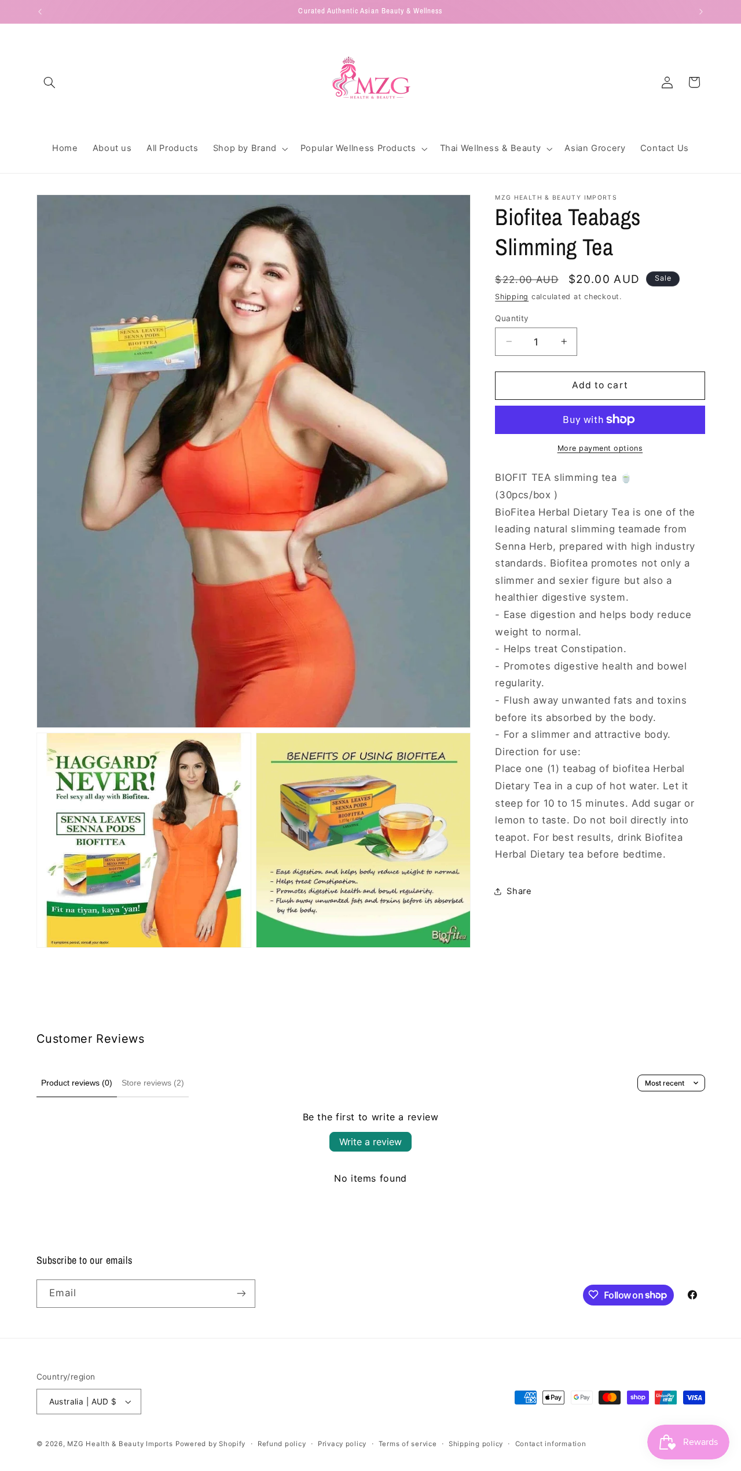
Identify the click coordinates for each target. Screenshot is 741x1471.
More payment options (600, 448)
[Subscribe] (241, 1293)
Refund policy (282, 1444)
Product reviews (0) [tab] (76, 1082)
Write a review (370, 1142)
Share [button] (519, 891)
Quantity (512, 317)
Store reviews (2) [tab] (153, 1082)
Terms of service (408, 1444)
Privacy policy (342, 1444)
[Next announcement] (701, 11)
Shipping (512, 296)
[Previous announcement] (40, 11)
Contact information (550, 1444)
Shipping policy (476, 1444)
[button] (49, 82)
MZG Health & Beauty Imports (120, 1444)
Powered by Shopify (210, 1444)
